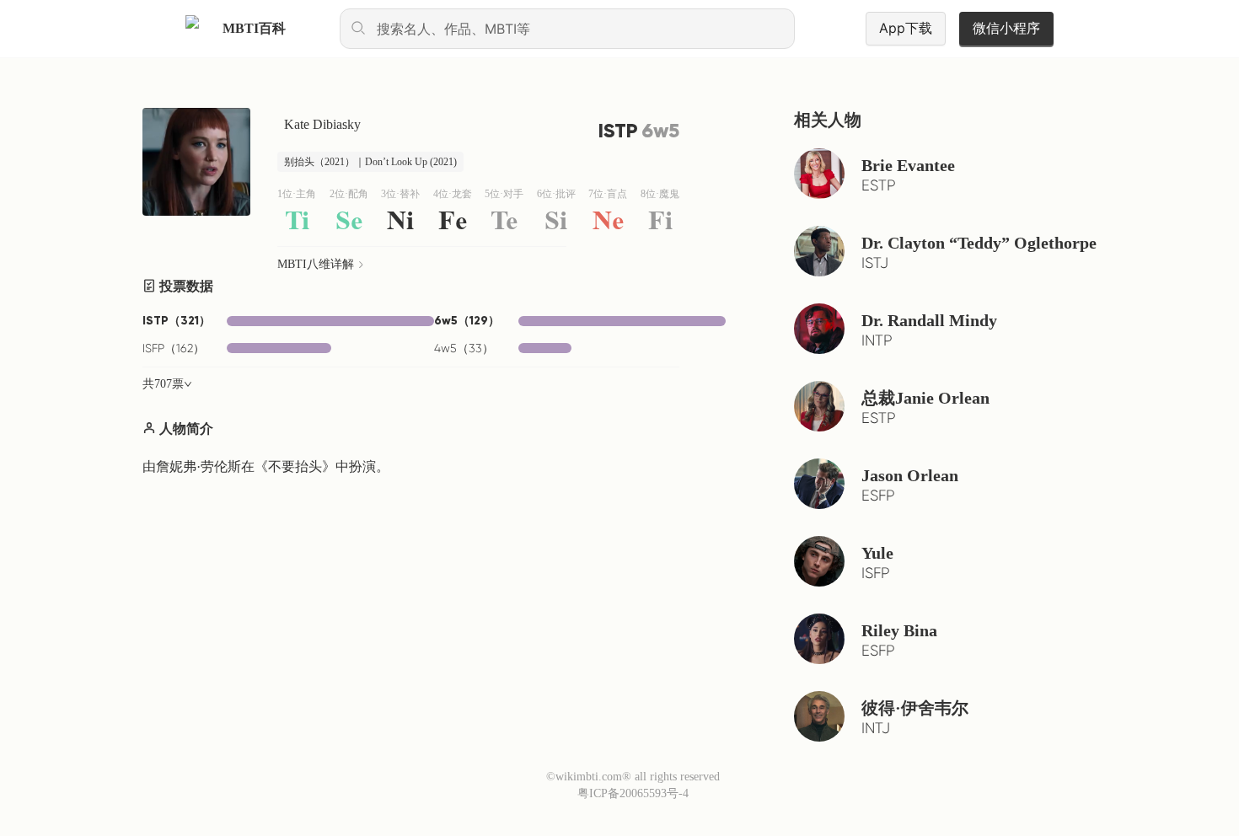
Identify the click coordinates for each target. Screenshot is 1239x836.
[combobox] (567, 28)
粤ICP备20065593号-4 (633, 793)
